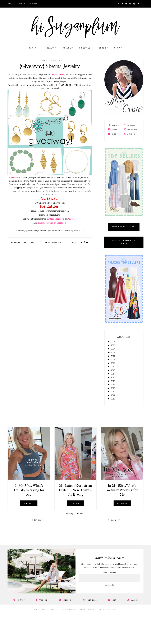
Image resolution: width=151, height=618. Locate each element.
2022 (113, 356)
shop (113, 134)
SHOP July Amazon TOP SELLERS (123, 242)
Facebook (59, 219)
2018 (113, 370)
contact (115, 125)
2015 (113, 381)
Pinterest (71, 219)
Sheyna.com (14, 177)
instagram (132, 129)
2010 (113, 399)
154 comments (54, 242)
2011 (113, 395)
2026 (113, 342)
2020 (113, 363)
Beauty (51, 48)
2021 (113, 360)
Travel (67, 48)
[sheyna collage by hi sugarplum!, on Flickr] (50, 174)
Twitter (50, 219)
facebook (132, 125)
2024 (113, 349)
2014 (113, 385)
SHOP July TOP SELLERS (124, 227)
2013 (113, 388)
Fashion (33, 48)
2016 (113, 377)
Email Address (109, 573)
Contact (34, 4)
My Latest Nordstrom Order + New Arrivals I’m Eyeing (75, 490)
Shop (117, 48)
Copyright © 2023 (86, 609)
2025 (113, 345)
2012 (113, 392)
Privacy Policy (68, 609)
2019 (113, 367)
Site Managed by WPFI (107, 609)
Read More (29, 503)
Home (10, 4)
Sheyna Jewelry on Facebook (52, 223)
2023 (113, 352)
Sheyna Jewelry (57, 74)
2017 (113, 374)
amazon (131, 134)
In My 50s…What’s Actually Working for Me (28, 490)
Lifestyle (84, 48)
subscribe (116, 129)
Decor (102, 48)
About (20, 4)
